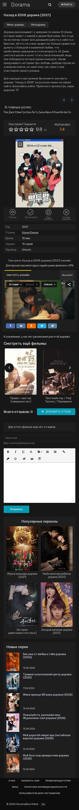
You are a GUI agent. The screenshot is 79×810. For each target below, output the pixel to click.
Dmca (15, 787)
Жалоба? (67, 275)
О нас (11, 780)
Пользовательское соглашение (39, 793)
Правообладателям (58, 780)
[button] (63, 100)
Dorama (20, 5)
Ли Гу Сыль (38, 112)
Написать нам (30, 780)
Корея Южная (30, 232)
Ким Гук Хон (24, 112)
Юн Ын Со (65, 112)
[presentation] (9, 367)
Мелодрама (38, 24)
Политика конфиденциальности (45, 787)
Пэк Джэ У (10, 112)
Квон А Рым (52, 112)
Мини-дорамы (15, 24)
